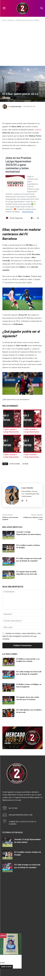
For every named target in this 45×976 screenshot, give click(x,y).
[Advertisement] (22, 43)
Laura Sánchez (15, 106)
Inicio (4, 20)
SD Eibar (25, 463)
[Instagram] (22, 500)
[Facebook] (11, 115)
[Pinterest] (26, 115)
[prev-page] (3, 721)
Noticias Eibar (15, 463)
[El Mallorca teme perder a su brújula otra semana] (8, 662)
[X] (19, 115)
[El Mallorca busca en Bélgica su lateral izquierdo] (8, 687)
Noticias (11, 20)
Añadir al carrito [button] (6, 966)
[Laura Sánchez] (5, 106)
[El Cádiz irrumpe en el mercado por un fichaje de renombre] (8, 561)
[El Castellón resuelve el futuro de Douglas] (8, 548)
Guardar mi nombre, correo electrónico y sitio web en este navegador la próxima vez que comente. (21, 636)
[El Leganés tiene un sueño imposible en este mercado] (8, 574)
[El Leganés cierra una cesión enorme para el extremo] (8, 700)
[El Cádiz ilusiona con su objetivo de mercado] (8, 713)
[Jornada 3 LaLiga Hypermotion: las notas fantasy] (8, 535)
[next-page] (7, 721)
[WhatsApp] (33, 115)
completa (37, 130)
